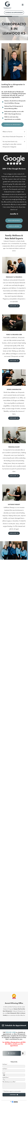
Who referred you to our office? (9, 1081)
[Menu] (22, 5)
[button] (14, 132)
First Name (5, 1064)
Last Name (5, 1068)
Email (4, 1073)
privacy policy (18, 1091)
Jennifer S (14, 214)
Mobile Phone (6, 1077)
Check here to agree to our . (12, 1091)
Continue (13, 1094)
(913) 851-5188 (10, 1032)
